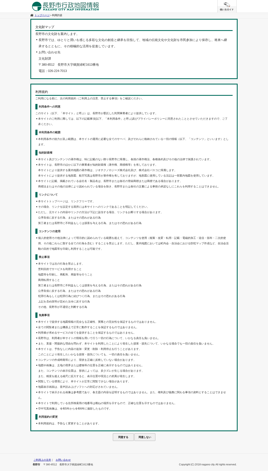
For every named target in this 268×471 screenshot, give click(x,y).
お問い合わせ (63, 459)
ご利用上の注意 (42, 459)
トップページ (42, 15)
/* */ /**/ (236, 2)
